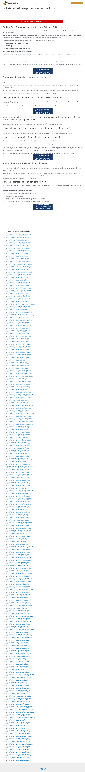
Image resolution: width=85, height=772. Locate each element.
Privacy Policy (42, 768)
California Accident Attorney (46, 765)
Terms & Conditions (42, 769)
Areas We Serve (39, 3)
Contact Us (47, 3)
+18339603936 (33, 178)
